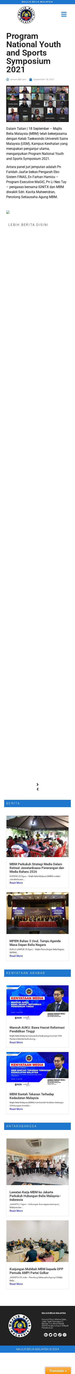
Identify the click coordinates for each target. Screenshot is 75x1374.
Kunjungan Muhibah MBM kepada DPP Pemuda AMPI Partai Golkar (36, 1271)
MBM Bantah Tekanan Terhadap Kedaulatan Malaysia (32, 1096)
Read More (16, 882)
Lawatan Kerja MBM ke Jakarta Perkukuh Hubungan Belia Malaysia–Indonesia (35, 1196)
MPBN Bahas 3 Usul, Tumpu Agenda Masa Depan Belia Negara (35, 943)
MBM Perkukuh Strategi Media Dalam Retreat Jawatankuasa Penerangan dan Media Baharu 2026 (37, 868)
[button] (37, 784)
